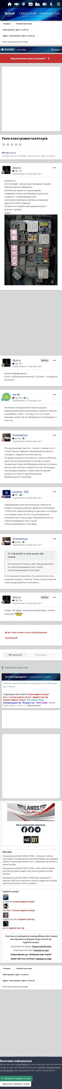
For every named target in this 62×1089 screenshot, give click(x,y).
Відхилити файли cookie (15, 1083)
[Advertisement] (31, 99)
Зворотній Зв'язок (41, 946)
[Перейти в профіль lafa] (5, 906)
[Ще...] (54, 168)
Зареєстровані (34, 705)
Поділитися (16, 654)
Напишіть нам (41, 950)
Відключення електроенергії (28, 58)
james (5, 928)
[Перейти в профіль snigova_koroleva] (5, 915)
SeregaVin (7, 901)
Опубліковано (27, 174)
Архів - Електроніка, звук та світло (38, 155)
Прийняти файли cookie (17, 1078)
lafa (4, 910)
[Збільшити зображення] (31, 249)
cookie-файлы (21, 1064)
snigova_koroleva (10, 919)
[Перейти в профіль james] (5, 923)
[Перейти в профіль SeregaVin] (5, 897)
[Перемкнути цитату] (9, 553)
